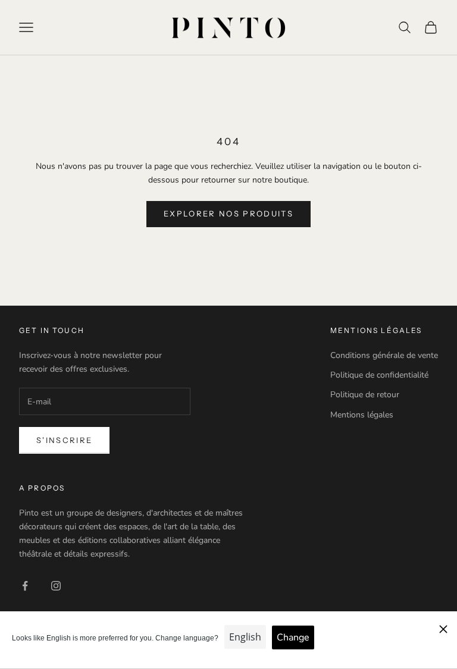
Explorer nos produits (228, 213)
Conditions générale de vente (384, 355)
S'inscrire (64, 440)
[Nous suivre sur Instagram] (56, 586)
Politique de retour (364, 394)
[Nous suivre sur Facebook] (25, 586)
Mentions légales (361, 414)
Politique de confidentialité (379, 375)
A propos (42, 487)
